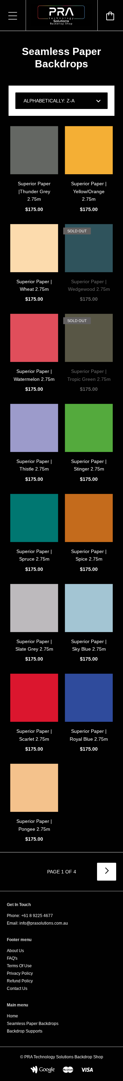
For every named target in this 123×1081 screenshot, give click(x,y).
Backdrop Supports (24, 1031)
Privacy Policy (20, 973)
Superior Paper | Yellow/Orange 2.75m (89, 191)
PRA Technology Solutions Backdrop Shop (63, 1057)
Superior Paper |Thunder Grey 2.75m (34, 191)
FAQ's (12, 958)
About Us (15, 950)
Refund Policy (20, 981)
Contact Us (17, 988)
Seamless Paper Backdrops (32, 1023)
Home (12, 1016)
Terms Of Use (19, 965)
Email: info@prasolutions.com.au (37, 923)
